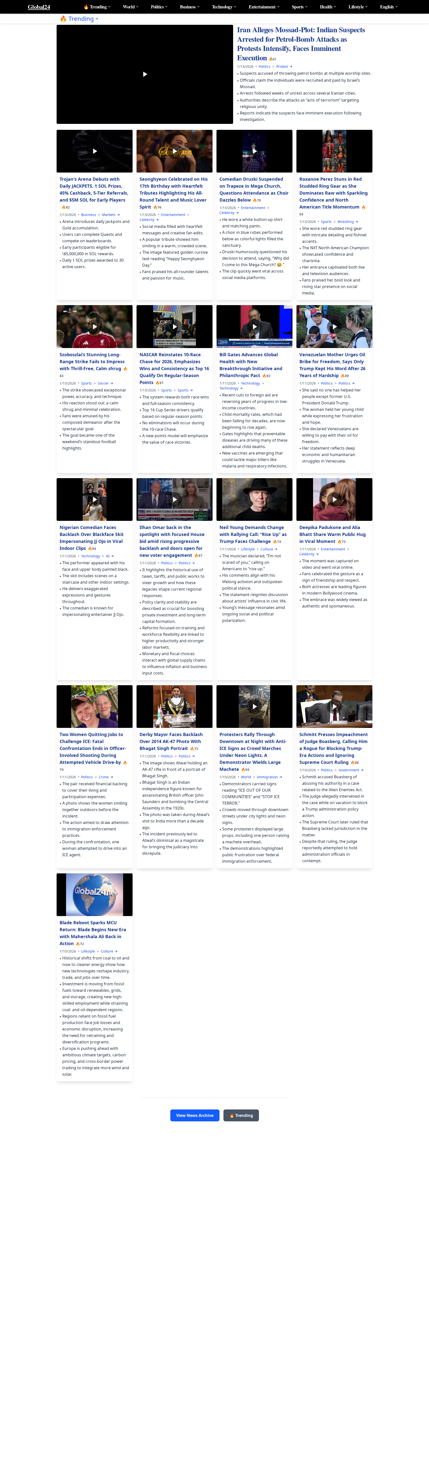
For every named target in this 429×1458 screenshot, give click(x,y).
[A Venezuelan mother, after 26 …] (334, 326)
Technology (222, 6)
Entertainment (262, 6)
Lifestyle (356, 6)
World (129, 6)
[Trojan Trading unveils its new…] (95, 151)
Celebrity (147, 219)
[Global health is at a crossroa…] (254, 326)
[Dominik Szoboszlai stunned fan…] (95, 326)
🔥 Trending (95, 6)
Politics (157, 6)
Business (187, 6)
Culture (267, 549)
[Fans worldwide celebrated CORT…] (175, 151)
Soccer (103, 383)
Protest (282, 66)
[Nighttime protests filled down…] (254, 706)
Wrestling (346, 221)
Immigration (267, 777)
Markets (108, 214)
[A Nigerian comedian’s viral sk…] (95, 499)
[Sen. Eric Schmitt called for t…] (334, 706)
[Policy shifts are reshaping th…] (175, 499)
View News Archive (195, 1115)
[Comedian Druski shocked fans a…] (254, 151)
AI (107, 556)
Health (326, 6)
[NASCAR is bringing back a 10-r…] (175, 326)
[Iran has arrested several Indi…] (145, 74)
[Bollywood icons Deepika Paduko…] (334, 499)
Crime (104, 777)
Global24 (39, 6)
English (387, 6)
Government (349, 770)
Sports (298, 6)
